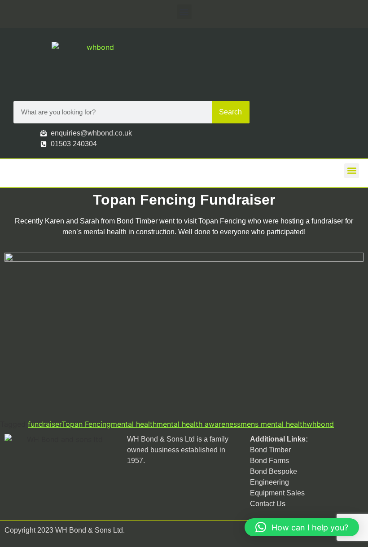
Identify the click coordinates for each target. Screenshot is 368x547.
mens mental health (274, 424)
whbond (320, 424)
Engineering (269, 482)
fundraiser (44, 424)
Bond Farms (269, 460)
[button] (184, 11)
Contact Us (267, 504)
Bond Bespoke (273, 471)
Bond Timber (270, 450)
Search (230, 112)
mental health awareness (199, 424)
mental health (134, 424)
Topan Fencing (86, 424)
